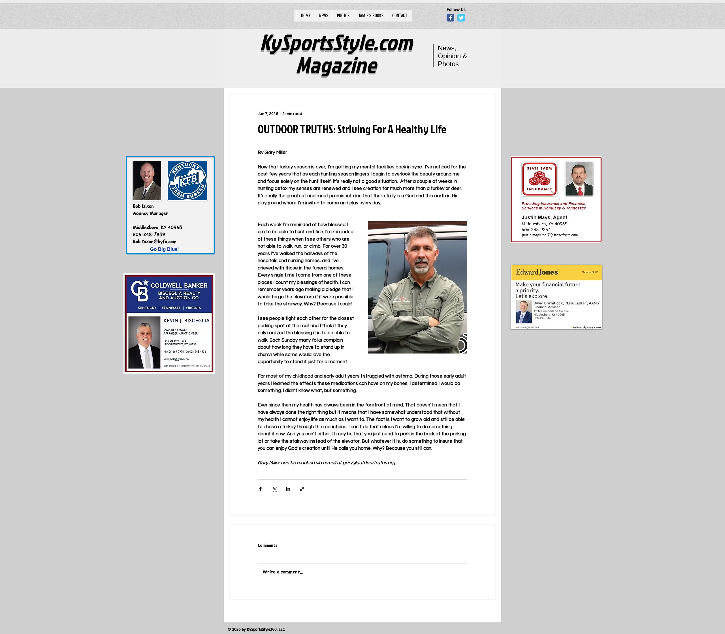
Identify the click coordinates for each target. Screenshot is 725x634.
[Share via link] (302, 489)
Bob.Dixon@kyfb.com (154, 241)
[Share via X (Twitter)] (274, 489)
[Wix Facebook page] (450, 18)
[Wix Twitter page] (461, 18)
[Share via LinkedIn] (288, 489)
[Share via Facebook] (260, 489)
